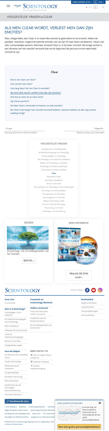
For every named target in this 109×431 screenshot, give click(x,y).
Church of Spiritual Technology (53, 204)
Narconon (36, 413)
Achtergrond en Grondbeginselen (53, 149)
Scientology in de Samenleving (53, 211)
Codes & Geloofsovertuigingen (14, 335)
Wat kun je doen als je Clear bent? (26, 96)
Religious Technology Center (53, 201)
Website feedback (41, 361)
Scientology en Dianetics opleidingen (54, 166)
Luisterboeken (87, 307)
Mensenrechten (11, 380)
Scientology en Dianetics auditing (53, 169)
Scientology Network (37, 407)
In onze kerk (10, 303)
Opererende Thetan (54, 176)
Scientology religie (55, 407)
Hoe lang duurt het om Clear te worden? (30, 88)
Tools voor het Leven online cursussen (39, 312)
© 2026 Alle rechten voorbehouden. (29, 423)
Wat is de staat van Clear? (23, 79)
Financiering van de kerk (54, 207)
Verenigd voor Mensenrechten (17, 417)
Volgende (98, 128)
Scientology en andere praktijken (54, 190)
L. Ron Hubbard (11, 407)
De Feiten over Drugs (14, 376)
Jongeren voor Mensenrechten (43, 417)
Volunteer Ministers (13, 394)
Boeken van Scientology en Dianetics (53, 163)
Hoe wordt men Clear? (21, 83)
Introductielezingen (89, 311)
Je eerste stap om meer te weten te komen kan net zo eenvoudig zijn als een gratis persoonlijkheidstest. (91, 413)
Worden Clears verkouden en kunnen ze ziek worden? (36, 105)
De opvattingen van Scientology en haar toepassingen (54, 187)
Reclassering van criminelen (12, 367)
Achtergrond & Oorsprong (16, 330)
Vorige (9, 128)
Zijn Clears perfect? (19, 101)
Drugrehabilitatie (12, 372)
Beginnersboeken (89, 303)
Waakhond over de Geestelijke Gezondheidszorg (13, 388)
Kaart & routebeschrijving (37, 367)
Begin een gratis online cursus (16, 410)
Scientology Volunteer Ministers (42, 410)
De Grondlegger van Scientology (54, 156)
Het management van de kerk (54, 197)
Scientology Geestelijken (54, 180)
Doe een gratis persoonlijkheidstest (79, 426)
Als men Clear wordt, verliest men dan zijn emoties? (35, 92)
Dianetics (22, 407)
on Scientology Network (41, 301)
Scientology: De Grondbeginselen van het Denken (28, 252)
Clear (54, 173)
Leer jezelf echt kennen (70, 403)
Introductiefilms (88, 315)
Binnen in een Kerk (54, 183)
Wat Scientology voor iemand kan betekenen (53, 159)
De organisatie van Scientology (53, 194)
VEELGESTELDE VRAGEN (54, 143)
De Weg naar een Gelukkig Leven (17, 413)
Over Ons (9, 299)
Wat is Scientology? (15, 309)
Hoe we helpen (12, 351)
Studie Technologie (13, 361)
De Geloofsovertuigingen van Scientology (54, 152)
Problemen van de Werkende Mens (38, 319)
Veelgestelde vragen (13, 345)
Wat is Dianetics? (12, 326)
